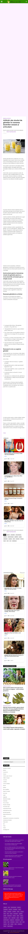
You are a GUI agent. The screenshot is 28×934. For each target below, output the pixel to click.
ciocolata (9, 911)
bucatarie (5, 909)
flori (8, 913)
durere (5, 536)
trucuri (22, 538)
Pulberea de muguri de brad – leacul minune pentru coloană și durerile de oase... (13, 868)
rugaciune (12, 919)
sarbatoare (17, 919)
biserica (18, 907)
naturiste (5, 538)
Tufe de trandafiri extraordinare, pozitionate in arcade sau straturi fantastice (14, 852)
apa (9, 907)
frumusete (16, 913)
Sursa (4, 433)
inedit (5, 915)
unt (23, 922)
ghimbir (16, 536)
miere (21, 915)
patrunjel (13, 917)
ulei (20, 922)
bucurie (10, 909)
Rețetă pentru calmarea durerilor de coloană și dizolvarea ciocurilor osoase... (12, 877)
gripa (20, 536)
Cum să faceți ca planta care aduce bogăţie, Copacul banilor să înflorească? (13, 844)
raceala (10, 538)
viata (15, 924)
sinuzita (17, 538)
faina (5, 913)
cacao (19, 909)
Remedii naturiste (7, 118)
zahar (5, 926)
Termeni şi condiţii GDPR (14, 932)
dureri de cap (10, 536)
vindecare (14, 540)
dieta (18, 911)
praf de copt (6, 919)
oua (9, 917)
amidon (5, 907)
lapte (18, 915)
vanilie (12, 924)
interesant (9, 915)
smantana (12, 922)
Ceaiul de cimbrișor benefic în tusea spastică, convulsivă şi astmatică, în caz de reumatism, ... (12, 885)
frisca (11, 913)
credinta (14, 911)
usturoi (5, 924)
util (7, 540)
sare (22, 919)
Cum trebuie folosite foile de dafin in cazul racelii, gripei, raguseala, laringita (14, 728)
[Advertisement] (14, 60)
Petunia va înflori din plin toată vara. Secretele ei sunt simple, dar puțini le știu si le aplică (14, 840)
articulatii (12, 534)
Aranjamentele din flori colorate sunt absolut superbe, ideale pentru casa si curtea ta (14, 856)
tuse (4, 540)
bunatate (15, 909)
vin (10, 540)
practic (21, 917)
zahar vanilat (9, 926)
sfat (14, 538)
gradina (20, 913)
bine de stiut (18, 534)
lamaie (14, 915)
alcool (8, 534)
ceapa (5, 911)
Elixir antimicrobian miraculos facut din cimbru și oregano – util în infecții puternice (13, 689)
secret (5, 922)
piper (18, 917)
